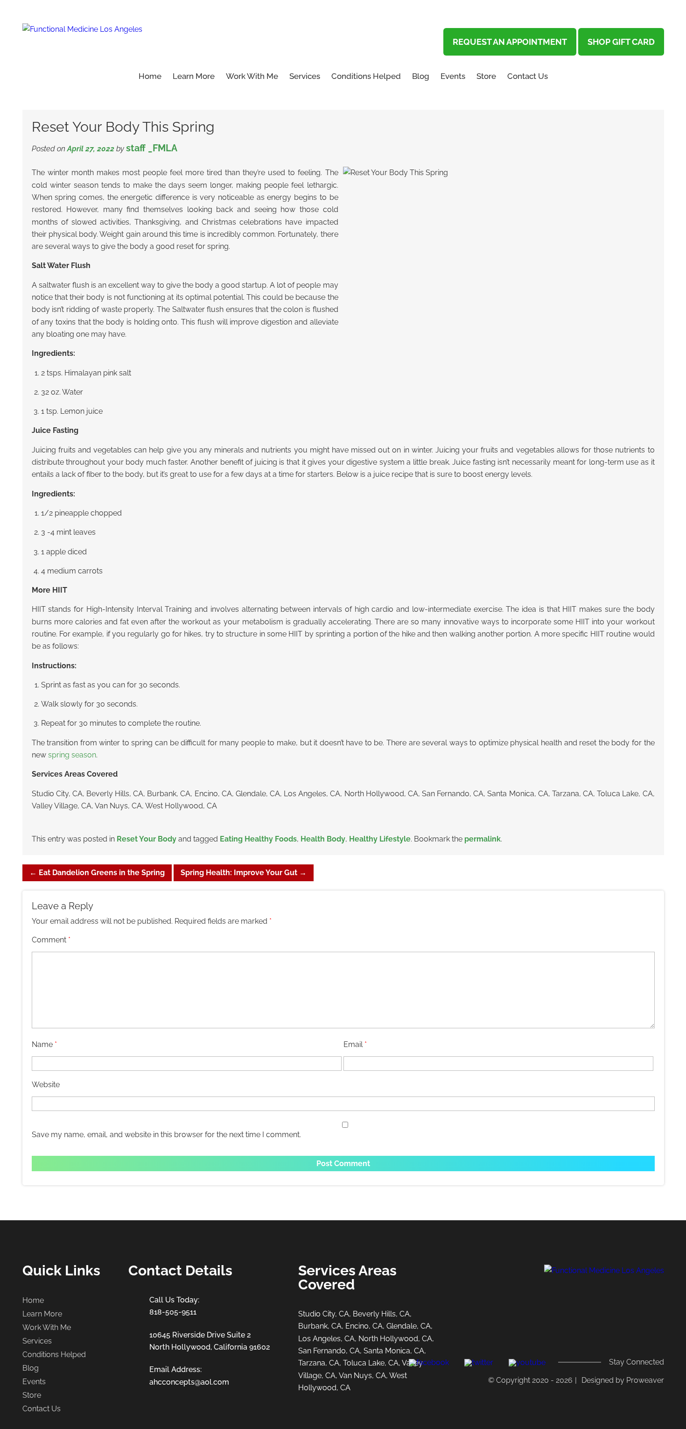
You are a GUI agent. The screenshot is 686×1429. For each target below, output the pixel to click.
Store (486, 76)
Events (453, 76)
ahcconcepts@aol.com (189, 1382)
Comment (51, 939)
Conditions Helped (366, 76)
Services (304, 76)
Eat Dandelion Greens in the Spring (97, 872)
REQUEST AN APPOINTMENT (510, 42)
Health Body (323, 839)
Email (355, 1044)
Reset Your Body (146, 839)
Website (46, 1084)
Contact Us (527, 76)
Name (44, 1044)
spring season (72, 754)
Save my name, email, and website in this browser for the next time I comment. (166, 1134)
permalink (482, 839)
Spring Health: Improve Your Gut (244, 872)
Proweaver (645, 1380)
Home (150, 76)
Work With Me (252, 76)
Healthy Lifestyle (380, 839)
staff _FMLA (151, 148)
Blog (420, 76)
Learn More (42, 1313)
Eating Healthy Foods (258, 839)
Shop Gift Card (621, 42)
